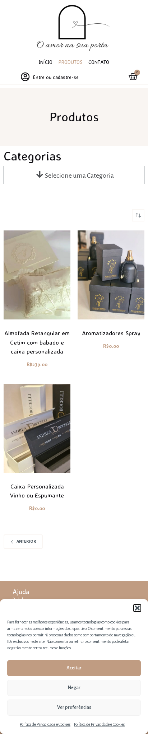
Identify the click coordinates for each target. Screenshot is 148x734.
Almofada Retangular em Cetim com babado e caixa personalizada (37, 342)
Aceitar (74, 667)
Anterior (26, 541)
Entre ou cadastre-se (56, 77)
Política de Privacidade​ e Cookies (45, 724)
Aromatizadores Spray (111, 333)
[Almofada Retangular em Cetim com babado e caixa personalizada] (37, 274)
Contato (98, 62)
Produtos (70, 62)
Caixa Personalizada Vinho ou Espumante (37, 490)
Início (45, 62)
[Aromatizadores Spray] (111, 274)
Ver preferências (74, 707)
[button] (137, 608)
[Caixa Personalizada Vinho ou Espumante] (37, 428)
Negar (74, 687)
